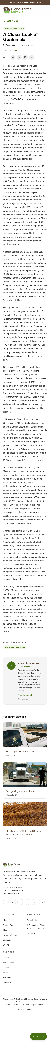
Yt (34, 902)
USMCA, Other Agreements (14, 28)
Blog (5, 930)
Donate (6, 957)
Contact (6, 967)
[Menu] (44, 10)
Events (6, 944)
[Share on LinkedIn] (25, 57)
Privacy (21, 1009)
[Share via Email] (31, 57)
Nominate (31, 933)
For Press (7, 977)
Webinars (7, 939)
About (5, 920)
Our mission (23, 699)
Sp (42, 902)
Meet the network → (26, 695)
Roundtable (32, 920)
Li (27, 902)
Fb (13, 902)
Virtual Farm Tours (10, 934)
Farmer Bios (8, 925)
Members (7, 982)
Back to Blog (12, 20)
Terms (29, 1009)
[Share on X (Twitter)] (19, 57)
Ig (20, 902)
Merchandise (8, 962)
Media (5, 972)
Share (15, 50)
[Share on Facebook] (13, 57)
